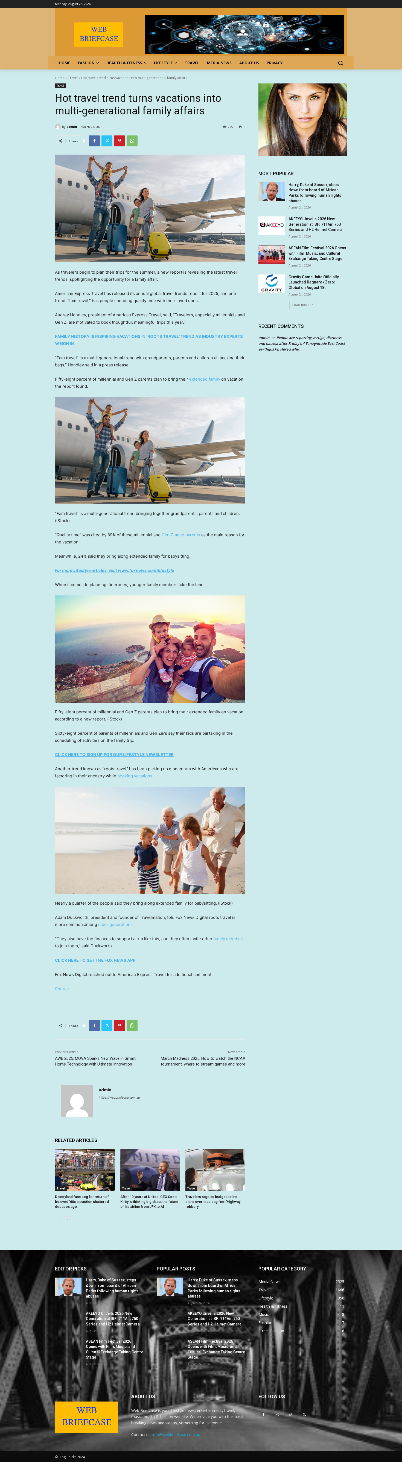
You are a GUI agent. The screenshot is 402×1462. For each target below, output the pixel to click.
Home (60, 78)
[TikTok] (290, 1414)
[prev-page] (58, 1219)
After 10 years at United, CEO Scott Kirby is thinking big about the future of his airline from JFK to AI (149, 1202)
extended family (204, 379)
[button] (340, 63)
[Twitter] (106, 140)
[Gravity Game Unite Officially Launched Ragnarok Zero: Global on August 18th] (271, 283)
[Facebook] (94, 140)
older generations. (116, 924)
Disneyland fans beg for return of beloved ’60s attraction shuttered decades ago (82, 1202)
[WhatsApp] (132, 140)
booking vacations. (135, 775)
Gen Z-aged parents (181, 534)
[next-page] (67, 1219)
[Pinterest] (119, 140)
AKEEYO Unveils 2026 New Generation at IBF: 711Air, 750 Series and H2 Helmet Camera (315, 224)
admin (71, 127)
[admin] (58, 126)
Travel (73, 78)
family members (229, 938)
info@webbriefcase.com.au (176, 1434)
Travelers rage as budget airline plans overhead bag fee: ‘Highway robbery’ (212, 1202)
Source (62, 988)
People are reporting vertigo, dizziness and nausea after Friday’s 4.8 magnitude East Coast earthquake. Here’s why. (301, 343)
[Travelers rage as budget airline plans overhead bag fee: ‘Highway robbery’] (215, 1170)
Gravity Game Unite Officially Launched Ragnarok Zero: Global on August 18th (314, 282)
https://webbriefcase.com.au (119, 1097)
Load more (301, 304)
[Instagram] (277, 1414)
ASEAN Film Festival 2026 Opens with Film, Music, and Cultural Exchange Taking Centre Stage (317, 253)
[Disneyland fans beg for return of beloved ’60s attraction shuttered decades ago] (85, 1170)
